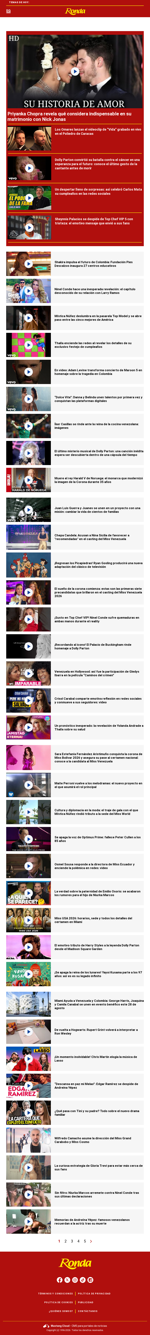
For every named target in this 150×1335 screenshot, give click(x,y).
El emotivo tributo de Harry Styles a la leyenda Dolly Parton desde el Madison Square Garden (97, 947)
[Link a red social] (60, 1280)
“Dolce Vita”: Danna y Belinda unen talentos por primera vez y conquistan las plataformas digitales (98, 399)
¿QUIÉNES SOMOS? (61, 1311)
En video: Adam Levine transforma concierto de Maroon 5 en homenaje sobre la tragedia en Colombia (98, 372)
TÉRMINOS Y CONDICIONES (55, 1293)
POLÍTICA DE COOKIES (58, 1302)
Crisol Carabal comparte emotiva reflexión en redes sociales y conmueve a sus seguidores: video (98, 700)
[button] (8, 11)
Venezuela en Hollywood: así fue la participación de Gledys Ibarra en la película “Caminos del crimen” (97, 673)
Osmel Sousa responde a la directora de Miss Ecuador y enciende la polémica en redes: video (95, 866)
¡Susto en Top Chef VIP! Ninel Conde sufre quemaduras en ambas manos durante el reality (97, 619)
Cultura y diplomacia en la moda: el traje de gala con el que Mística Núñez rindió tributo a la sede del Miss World (96, 812)
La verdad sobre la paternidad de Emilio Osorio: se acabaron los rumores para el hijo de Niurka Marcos (97, 893)
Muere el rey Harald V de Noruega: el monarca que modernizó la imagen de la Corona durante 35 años (99, 480)
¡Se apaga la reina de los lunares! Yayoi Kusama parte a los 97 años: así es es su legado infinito (98, 974)
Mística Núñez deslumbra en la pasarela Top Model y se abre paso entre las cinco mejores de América (98, 317)
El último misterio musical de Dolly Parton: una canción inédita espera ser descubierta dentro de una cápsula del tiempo (99, 453)
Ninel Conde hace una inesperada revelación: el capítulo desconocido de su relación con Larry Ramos (95, 291)
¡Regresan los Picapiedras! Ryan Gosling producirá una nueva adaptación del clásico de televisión (98, 565)
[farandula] (75, 11)
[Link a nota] (75, 71)
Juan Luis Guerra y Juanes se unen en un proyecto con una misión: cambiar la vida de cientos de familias (97, 510)
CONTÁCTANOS (88, 1311)
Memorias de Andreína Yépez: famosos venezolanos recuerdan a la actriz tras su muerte (92, 1221)
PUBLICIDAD (85, 1302)
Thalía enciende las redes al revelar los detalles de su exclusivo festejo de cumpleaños (93, 345)
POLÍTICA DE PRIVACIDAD (94, 1293)
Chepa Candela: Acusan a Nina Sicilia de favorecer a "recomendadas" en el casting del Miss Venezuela (92, 537)
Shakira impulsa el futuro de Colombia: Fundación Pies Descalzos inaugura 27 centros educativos (94, 264)
